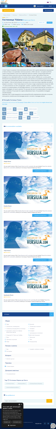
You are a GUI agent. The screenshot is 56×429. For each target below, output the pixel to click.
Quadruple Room (8, 295)
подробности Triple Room (40, 260)
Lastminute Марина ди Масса (12, 387)
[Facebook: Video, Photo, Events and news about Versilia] (45, 423)
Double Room (8, 206)
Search (50, 6)
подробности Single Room (40, 170)
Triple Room (7, 250)
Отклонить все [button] (17, 422)
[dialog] (12, 415)
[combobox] (19, 404)
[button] (52, 29)
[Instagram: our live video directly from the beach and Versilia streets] (48, 423)
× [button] (21, 404)
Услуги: (7, 314)
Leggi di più (5, 419)
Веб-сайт (42, 22)
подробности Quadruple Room (39, 304)
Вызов (50, 22)
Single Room (7, 161)
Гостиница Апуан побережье (36, 383)
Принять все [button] (7, 422)
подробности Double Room (40, 215)
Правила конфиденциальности (26, 422)
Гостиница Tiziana (10, 383)
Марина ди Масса (21, 22)
